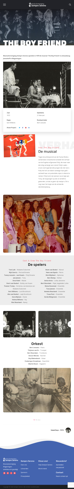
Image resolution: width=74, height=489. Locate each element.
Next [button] (71, 324)
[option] (19, 324)
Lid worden (24, 469)
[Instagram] (11, 473)
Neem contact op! (62, 476)
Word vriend (42, 469)
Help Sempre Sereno (45, 465)
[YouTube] (14, 473)
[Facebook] (4, 473)
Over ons (24, 465)
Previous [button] (3, 324)
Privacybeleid (25, 476)
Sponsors (24, 472)
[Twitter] (8, 473)
